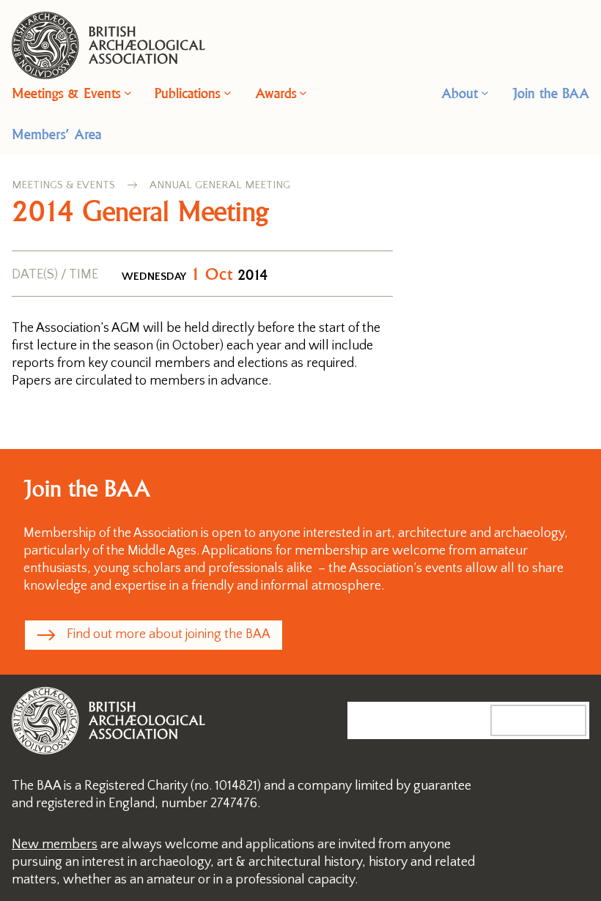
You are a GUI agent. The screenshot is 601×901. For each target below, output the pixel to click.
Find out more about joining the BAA (168, 634)
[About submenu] (485, 93)
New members (54, 844)
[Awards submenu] (303, 93)
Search (553, 720)
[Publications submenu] (228, 93)
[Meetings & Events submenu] (128, 93)
